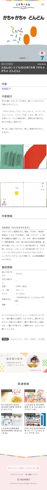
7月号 (26, 339)
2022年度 (41, 339)
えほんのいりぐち (16, 339)
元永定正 (5, 88)
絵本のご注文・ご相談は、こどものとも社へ (22, 468)
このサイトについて (16, 474)
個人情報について (31, 474)
